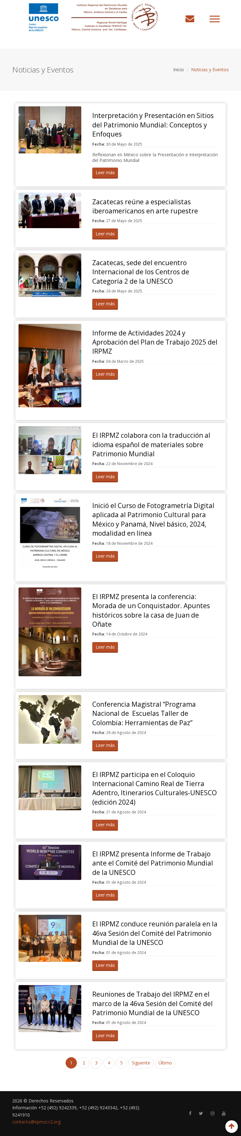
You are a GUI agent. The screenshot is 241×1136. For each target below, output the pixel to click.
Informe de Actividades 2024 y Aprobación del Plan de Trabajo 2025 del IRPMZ (154, 342)
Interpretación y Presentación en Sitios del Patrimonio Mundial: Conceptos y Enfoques (153, 124)
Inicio (178, 69)
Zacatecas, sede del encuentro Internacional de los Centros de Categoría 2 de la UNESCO (140, 272)
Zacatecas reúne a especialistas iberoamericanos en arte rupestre (145, 206)
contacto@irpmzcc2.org (36, 1122)
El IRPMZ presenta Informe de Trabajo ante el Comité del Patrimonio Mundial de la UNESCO (152, 863)
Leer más (105, 172)
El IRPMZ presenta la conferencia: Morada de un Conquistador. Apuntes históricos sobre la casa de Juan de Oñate (151, 610)
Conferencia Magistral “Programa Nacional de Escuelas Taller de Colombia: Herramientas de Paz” (144, 713)
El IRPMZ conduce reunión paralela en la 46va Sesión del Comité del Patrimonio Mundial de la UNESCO (154, 933)
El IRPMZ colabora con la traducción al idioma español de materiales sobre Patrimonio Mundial (151, 444)
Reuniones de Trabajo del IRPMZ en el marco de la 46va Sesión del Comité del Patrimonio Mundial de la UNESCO (152, 1003)
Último (165, 1063)
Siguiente (141, 1063)
